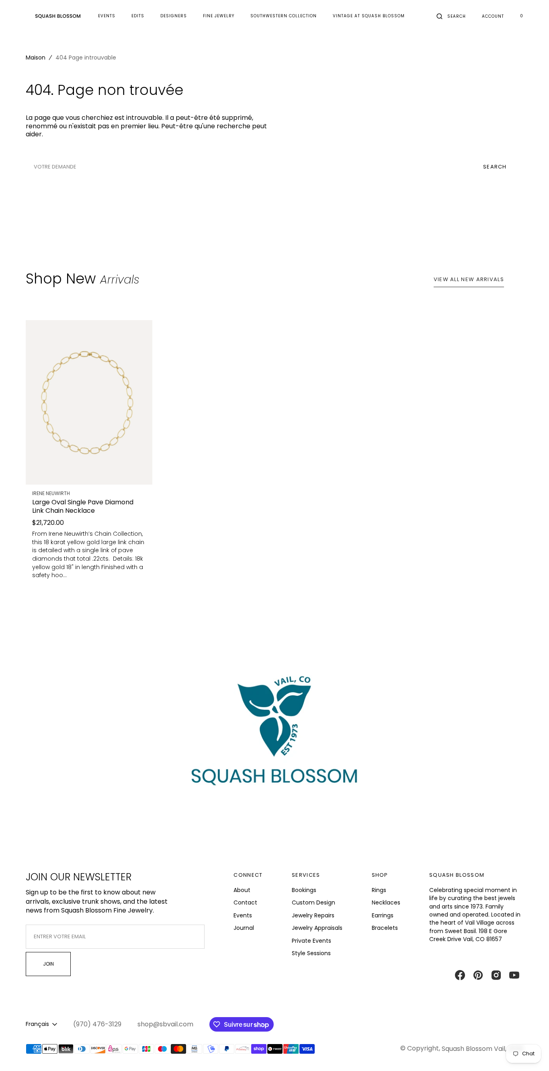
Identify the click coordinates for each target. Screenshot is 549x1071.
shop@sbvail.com (165, 1024)
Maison (35, 57)
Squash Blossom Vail (473, 1048)
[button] (451, 16)
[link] (89, 402)
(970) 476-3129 (97, 1024)
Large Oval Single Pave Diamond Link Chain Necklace (82, 506)
